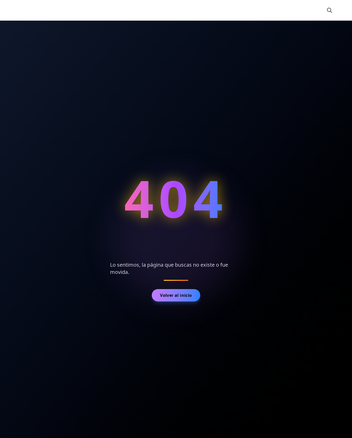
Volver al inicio (176, 295)
